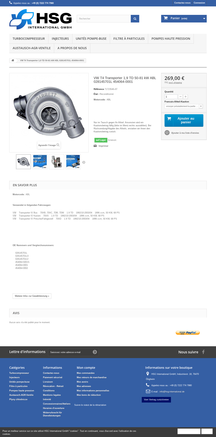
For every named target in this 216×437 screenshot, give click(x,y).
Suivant (83, 162)
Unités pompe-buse (91, 39)
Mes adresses (84, 386)
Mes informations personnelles (93, 390)
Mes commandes (85, 373)
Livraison (48, 382)
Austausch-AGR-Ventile (32, 48)
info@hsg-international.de (172, 391)
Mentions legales (52, 395)
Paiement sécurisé (52, 377)
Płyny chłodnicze (18, 399)
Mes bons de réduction (89, 395)
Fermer (207, 431)
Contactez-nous (182, 3)
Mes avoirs (82, 382)
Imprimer (103, 146)
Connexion (199, 3)
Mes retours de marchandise (91, 377)
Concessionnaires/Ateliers (56, 404)
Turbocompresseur (29, 39)
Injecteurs (60, 39)
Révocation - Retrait (53, 386)
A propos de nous (72, 48)
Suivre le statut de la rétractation (90, 405)
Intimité (47, 399)
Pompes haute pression (171, 39)
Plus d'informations (189, 431)
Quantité (169, 91)
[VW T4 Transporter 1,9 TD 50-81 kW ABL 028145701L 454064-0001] (23, 161)
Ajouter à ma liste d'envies (185, 133)
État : (96, 94)
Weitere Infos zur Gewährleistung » (32, 296)
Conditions (49, 390)
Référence (99, 89)
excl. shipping (175, 82)
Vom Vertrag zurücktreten (156, 399)
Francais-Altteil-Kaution (177, 101)
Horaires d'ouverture (53, 408)
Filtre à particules (129, 39)
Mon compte (86, 368)
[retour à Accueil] (13, 60)
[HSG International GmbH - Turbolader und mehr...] (40, 19)
